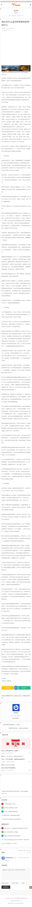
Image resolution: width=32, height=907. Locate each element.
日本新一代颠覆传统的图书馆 (10, 811)
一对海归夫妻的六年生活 (9, 804)
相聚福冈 (18, 898)
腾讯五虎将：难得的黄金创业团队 (11, 815)
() (8, 688)
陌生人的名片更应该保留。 (9, 768)
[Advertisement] (16, 49)
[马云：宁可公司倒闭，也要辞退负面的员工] (16, 756)
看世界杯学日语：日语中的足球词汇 (19, 728)
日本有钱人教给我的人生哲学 (10, 807)
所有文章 (14, 15)
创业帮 (18, 15)
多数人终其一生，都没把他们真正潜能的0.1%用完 (15, 828)
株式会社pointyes (19, 903)
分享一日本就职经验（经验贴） (10, 832)
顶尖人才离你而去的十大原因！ (10, 750)
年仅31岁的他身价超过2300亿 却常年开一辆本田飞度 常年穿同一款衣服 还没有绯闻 (16, 839)
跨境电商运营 (9, 857)
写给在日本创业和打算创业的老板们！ (12, 819)
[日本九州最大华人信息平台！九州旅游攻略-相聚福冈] (16, 4)
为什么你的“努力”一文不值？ (9, 843)
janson (16, 695)
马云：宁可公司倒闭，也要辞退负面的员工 (13, 759)
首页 (10, 15)
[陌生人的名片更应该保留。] (16, 765)
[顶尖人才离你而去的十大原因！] (16, 743)
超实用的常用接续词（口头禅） (12, 724)
